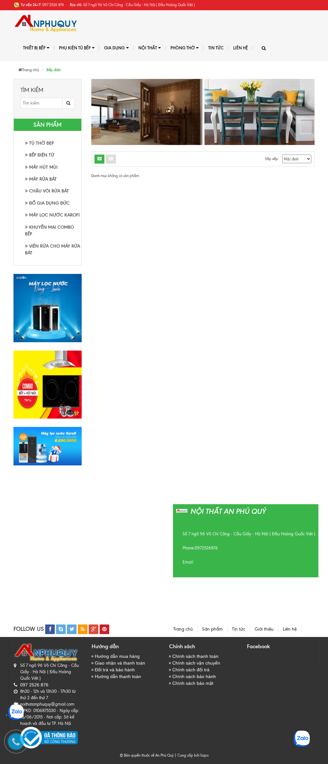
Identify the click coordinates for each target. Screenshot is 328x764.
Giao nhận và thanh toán (120, 663)
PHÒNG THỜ (182, 47)
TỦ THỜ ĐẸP (41, 143)
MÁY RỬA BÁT (42, 179)
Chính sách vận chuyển (196, 663)
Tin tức (238, 629)
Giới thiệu (264, 629)
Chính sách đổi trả (190, 669)
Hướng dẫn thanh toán (118, 676)
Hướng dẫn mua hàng (117, 656)
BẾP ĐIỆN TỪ (41, 155)
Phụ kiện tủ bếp (75, 47)
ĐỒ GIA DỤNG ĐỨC (49, 203)
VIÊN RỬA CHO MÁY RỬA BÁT (52, 249)
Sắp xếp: (272, 159)
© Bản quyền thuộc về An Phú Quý (147, 755)
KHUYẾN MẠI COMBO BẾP (49, 231)
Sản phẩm (212, 629)
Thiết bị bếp (34, 47)
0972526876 (206, 548)
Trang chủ (183, 629)
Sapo (204, 755)
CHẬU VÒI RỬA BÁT (48, 191)
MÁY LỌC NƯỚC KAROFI (54, 215)
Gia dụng (114, 47)
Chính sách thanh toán (195, 656)
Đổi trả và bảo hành (115, 669)
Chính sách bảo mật (192, 683)
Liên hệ (240, 47)
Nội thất (147, 47)
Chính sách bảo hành (194, 676)
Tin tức (216, 47)
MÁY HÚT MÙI (43, 167)
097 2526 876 (34, 684)
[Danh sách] (99, 159)
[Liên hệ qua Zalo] (16, 712)
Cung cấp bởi (187, 755)
